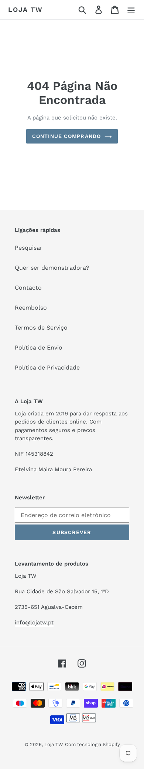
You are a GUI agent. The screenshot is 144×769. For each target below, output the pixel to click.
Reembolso (31, 307)
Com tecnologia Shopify (92, 744)
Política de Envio (38, 347)
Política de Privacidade (47, 367)
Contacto (28, 287)
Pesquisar (28, 247)
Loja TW (25, 9)
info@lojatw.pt (34, 622)
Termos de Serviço (41, 327)
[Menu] (131, 9)
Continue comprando (66, 136)
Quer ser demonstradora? (52, 267)
